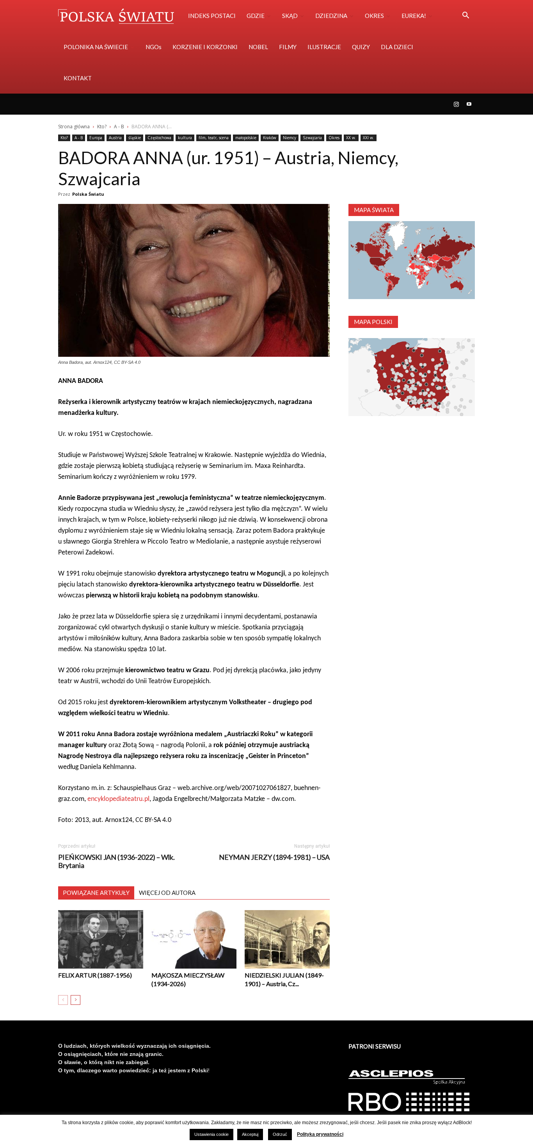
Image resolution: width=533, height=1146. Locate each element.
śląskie (134, 137)
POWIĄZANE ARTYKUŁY (96, 892)
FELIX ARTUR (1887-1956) (95, 975)
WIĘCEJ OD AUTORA (167, 892)
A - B (119, 126)
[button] (465, 16)
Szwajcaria (312, 137)
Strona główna (74, 126)
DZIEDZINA (331, 15)
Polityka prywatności (320, 1134)
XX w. (351, 137)
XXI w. (368, 137)
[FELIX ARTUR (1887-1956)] (100, 939)
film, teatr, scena (214, 137)
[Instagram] (456, 104)
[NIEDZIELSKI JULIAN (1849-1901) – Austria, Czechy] (287, 939)
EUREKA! (414, 15)
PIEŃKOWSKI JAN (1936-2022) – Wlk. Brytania (116, 861)
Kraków (269, 137)
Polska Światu (88, 194)
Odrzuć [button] (280, 1134)
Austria (115, 137)
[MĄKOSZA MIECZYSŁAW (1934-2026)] (193, 939)
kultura (185, 137)
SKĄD (290, 15)
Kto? (102, 126)
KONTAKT (78, 77)
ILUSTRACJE (324, 46)
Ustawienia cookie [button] (211, 1134)
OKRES (374, 15)
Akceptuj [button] (250, 1134)
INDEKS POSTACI (212, 15)
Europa (95, 137)
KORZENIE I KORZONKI (205, 46)
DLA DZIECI (397, 46)
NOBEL (258, 46)
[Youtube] (469, 104)
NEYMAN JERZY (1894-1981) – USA (274, 857)
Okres (334, 137)
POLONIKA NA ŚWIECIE (96, 46)
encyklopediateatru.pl (118, 799)
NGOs (154, 46)
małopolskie (245, 137)
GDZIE (256, 15)
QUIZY (361, 46)
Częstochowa (159, 137)
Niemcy (289, 137)
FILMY (288, 46)
